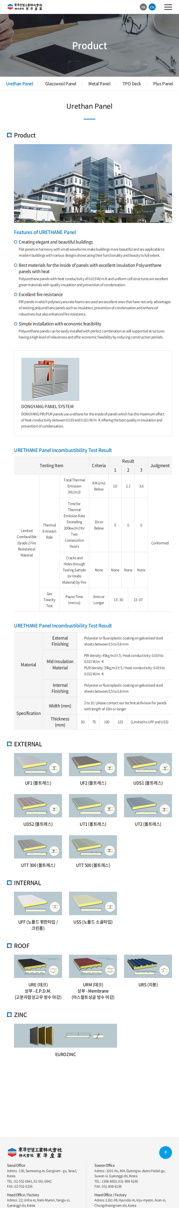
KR (143, 7)
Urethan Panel (19, 83)
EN (152, 7)
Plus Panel (163, 83)
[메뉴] (168, 7)
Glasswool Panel (60, 83)
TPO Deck (132, 83)
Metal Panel (99, 83)
